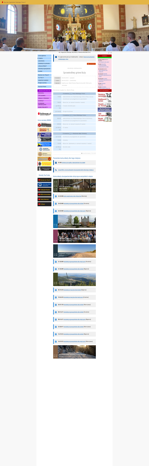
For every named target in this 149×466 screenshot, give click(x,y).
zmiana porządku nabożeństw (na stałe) (73, 162)
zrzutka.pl (40, 100)
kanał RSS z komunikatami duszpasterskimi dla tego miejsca (76, 170)
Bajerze (105, 78)
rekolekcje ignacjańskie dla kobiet (73, 203)
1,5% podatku (41, 95)
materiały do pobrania (44, 63)
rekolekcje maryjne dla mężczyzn (73, 297)
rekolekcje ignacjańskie (44, 68)
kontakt (40, 71)
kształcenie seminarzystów (42, 104)
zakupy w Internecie (43, 98)
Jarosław (92, 64)
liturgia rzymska (42, 82)
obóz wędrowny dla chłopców (72, 196)
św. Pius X (41, 77)
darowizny (41, 93)
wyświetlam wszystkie (105, 57)
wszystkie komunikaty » (104, 90)
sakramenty (41, 61)
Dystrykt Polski (42, 86)
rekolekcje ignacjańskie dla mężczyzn (74, 211)
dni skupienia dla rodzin (104, 62)
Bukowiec (103, 87)
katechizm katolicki (43, 80)
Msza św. (101, 84)
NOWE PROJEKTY (43, 107)
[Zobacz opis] (74, 193)
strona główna (42, 55)
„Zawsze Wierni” (42, 66)
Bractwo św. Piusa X (43, 75)
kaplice (41, 58)
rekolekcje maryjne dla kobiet (72, 290)
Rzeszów (103, 64)
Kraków (105, 73)
